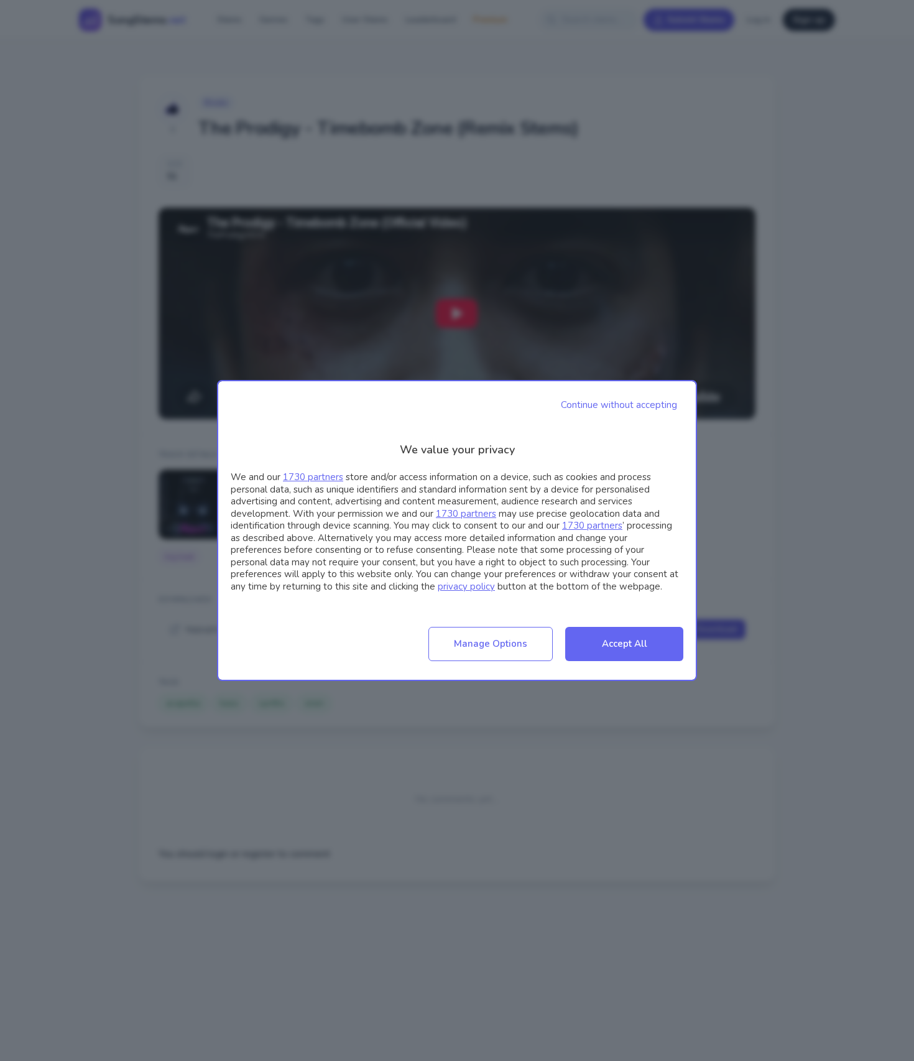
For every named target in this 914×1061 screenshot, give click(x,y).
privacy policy (466, 586)
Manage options (490, 643)
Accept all (624, 643)
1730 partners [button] (313, 477)
